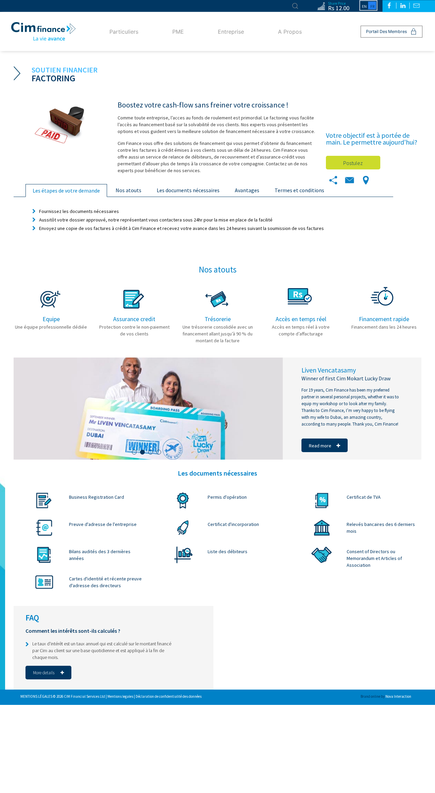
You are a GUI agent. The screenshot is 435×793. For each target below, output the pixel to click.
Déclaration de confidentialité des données (169, 696)
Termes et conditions (299, 190)
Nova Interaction (398, 696)
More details (44, 673)
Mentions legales (120, 696)
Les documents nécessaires (188, 190)
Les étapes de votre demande (66, 190)
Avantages (247, 190)
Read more (320, 446)
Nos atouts (128, 190)
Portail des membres (386, 31)
